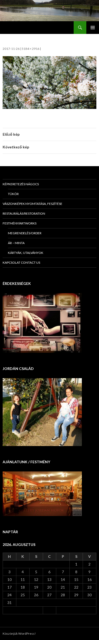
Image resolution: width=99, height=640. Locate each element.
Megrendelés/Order (24, 233)
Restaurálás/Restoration (24, 213)
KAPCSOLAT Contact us (21, 262)
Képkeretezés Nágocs (21, 184)
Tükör (13, 194)
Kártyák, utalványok (25, 253)
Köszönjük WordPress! (19, 633)
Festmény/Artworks (19, 223)
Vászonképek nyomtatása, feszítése (32, 204)
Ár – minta (16, 243)
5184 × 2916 (30, 49)
